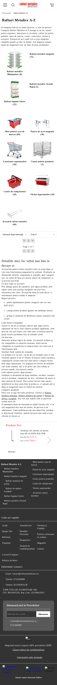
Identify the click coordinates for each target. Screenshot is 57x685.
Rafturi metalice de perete (30, 396)
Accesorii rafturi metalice (39, 494)
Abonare (11, 452)
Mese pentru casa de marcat (41, 463)
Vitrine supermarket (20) (42, 194)
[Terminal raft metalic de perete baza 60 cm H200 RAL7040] (12, 435)
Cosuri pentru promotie (43, 479)
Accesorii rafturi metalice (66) (14, 223)
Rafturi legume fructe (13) (14, 102)
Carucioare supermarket (43, 474)
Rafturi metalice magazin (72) (42, 55)
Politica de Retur (10, 560)
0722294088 (19, 579)
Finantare (6, 543)
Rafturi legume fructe (14, 496)
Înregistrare (25, 540)
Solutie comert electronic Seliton (28, 678)
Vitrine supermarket (42, 488)
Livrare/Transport (10, 555)
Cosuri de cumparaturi (43, 483)
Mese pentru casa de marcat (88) (14, 133)
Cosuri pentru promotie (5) (42, 163)
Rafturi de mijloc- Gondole (13, 490)
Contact (40, 549)
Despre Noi (7, 531)
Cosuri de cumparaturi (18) (15, 193)
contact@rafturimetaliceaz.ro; (25, 574)
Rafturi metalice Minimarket (11, 470)
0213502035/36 (20, 585)
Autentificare (26, 525)
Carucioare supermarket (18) (14, 163)
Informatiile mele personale (29, 657)
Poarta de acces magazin (44, 469)
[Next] (47, 440)
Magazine (41, 543)
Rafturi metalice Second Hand (14, 502)
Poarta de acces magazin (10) (42, 133)
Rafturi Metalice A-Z (11, 464)
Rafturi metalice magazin (15, 476)
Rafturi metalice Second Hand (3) (41, 85)
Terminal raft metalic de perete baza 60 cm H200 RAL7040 (34, 432)
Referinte (6, 537)
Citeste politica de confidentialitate (28, 650)
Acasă (4, 525)
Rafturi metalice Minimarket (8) (15, 72)
